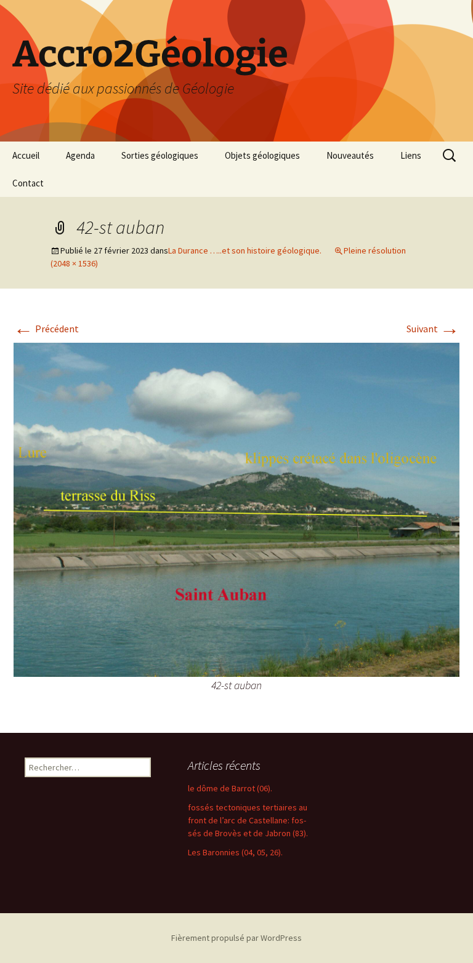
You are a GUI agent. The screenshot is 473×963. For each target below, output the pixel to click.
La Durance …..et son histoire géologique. (244, 250)
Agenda (80, 155)
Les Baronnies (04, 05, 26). (235, 852)
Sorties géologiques (159, 155)
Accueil (25, 155)
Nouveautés (350, 155)
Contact (28, 183)
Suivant (432, 328)
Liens (410, 155)
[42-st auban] (236, 508)
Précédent (46, 328)
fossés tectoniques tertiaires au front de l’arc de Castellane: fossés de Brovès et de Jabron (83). (248, 820)
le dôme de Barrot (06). (230, 788)
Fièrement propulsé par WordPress (236, 937)
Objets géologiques (262, 155)
